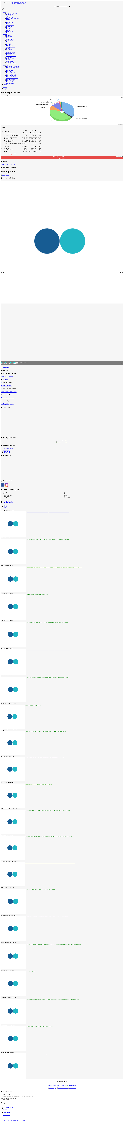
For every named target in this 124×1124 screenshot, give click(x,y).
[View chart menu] (122, 98)
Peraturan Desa (6, 452)
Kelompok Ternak (10, 47)
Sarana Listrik (9, 61)
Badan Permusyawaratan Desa (13, 18)
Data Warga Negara (10, 79)
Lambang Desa (9, 14)
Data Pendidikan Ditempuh (12, 69)
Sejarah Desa (9, 16)
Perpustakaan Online (8, 448)
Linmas (8, 30)
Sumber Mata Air (10, 39)
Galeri (5, 380)
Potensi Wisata (6, 386)
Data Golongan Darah (11, 74)
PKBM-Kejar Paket (10, 53)
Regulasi (5, 84)
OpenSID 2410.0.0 (12, 1120)
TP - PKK (8, 21)
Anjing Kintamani (7, 404)
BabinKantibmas (10, 25)
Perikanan (8, 38)
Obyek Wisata (9, 40)
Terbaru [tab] (5, 505)
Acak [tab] (4, 507)
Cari (69, 6)
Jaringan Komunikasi (11, 63)
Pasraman (8, 54)
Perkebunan (9, 36)
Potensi (5, 34)
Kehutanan (8, 44)
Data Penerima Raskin (11, 76)
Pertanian (8, 35)
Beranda (5, 10)
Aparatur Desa (9, 17)
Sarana (5, 50)
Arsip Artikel (8, 502)
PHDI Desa (9, 26)
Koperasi (8, 48)
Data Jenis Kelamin (10, 72)
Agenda (5, 367)
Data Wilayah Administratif (12, 66)
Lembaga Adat (9, 31)
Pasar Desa (8, 28)
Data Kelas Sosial (10, 80)
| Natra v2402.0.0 (21, 1120)
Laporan (5, 85)
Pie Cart (7, 95)
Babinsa (8, 23)
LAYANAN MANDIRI (10, 164)
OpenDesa (4, 1120)
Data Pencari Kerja (10, 81)
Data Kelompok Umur (11, 75)
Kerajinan (8, 43)
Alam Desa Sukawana (9, 392)
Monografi (5, 65)
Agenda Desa (6, 451)
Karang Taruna (9, 22)
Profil (4, 12)
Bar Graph (3, 95)
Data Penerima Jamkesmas (12, 78)
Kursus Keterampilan (11, 56)
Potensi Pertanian (7, 398)
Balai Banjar (9, 59)
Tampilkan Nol (120, 156)
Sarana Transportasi (10, 62)
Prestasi (8, 32)
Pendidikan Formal (10, 52)
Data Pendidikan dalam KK (12, 67)
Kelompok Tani (9, 45)
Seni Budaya (9, 49)
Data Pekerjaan (9, 70)
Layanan (5, 87)
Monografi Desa (10, 83)
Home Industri (9, 41)
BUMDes (8, 27)
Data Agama (9, 71)
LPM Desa (8, 19)
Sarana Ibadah (9, 57)
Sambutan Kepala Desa (11, 13)
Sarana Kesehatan (10, 58)
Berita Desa (6, 450)
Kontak (5, 88)
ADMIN (3, 164)
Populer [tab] (5, 506)
